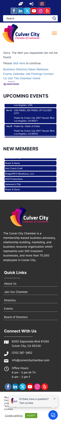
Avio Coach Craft (13, 166)
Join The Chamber (20, 78)
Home (36, 78)
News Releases (38, 69)
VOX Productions (14, 176)
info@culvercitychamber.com (30, 360)
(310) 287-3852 (22, 352)
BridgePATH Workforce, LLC (19, 171)
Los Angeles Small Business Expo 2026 (34, 136)
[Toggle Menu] (54, 33)
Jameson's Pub (13, 181)
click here (19, 63)
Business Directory (15, 69)
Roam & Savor (12, 160)
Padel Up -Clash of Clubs (27, 123)
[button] (20, 4)
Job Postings (34, 74)
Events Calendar (14, 74)
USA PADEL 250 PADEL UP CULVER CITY (33, 109)
